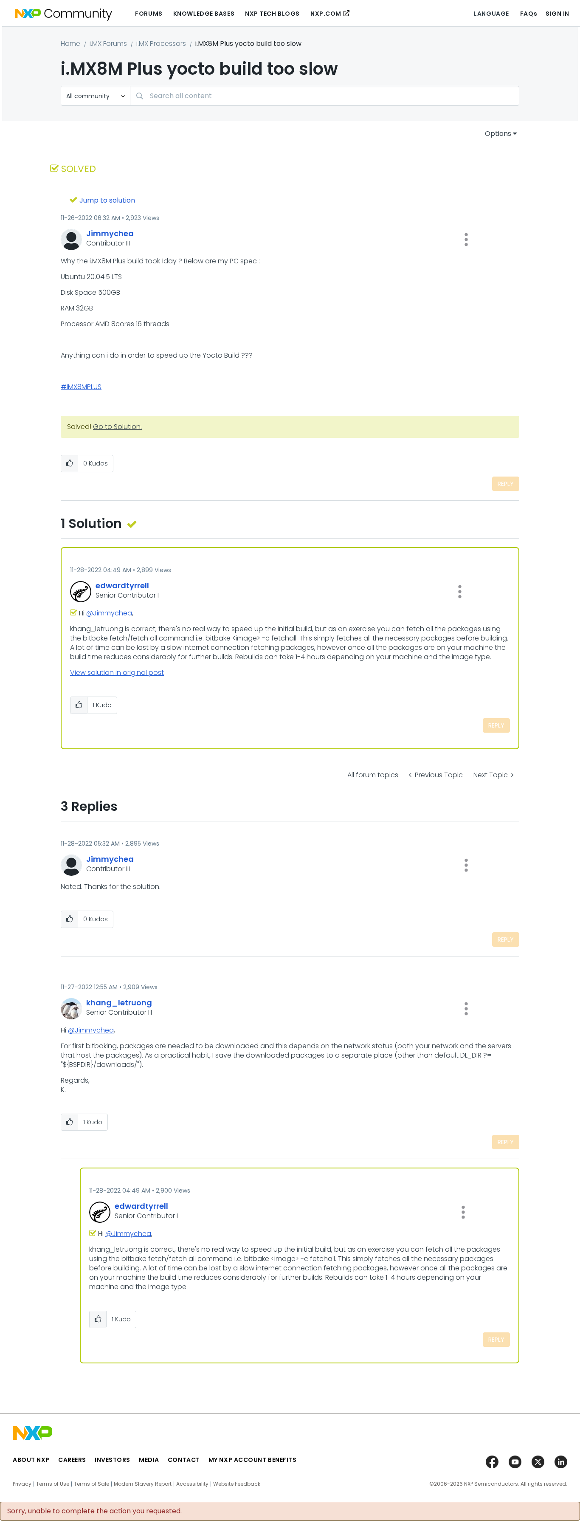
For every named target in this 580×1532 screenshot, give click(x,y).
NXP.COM (325, 13)
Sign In (557, 13)
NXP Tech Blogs (272, 13)
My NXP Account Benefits (252, 1460)
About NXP (31, 1460)
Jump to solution (107, 200)
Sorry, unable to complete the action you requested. (94, 1511)
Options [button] (498, 133)
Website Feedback (236, 1484)
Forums (148, 13)
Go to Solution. (117, 427)
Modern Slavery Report (143, 1484)
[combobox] (324, 96)
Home (70, 43)
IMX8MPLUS (84, 387)
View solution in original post (117, 672)
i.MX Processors (161, 43)
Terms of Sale (91, 1484)
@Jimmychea (109, 613)
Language (491, 13)
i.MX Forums (108, 43)
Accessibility (192, 1484)
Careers (72, 1460)
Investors (112, 1460)
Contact (184, 1460)
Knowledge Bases (203, 13)
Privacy (22, 1484)
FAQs (528, 13)
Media (149, 1460)
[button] (466, 239)
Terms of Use (52, 1484)
